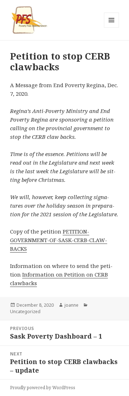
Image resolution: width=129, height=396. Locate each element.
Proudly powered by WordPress (42, 388)
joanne (71, 305)
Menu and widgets (111, 27)
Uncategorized (25, 311)
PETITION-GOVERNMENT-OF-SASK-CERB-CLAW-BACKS (58, 240)
